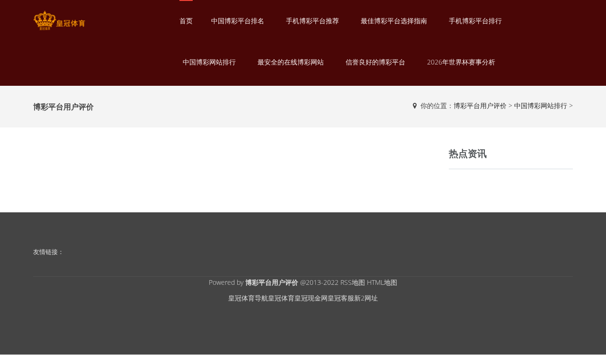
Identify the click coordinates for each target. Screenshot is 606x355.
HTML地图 (382, 282)
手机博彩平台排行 (475, 20)
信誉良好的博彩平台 (375, 61)
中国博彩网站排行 (209, 61)
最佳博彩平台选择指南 (394, 20)
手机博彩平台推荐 (312, 20)
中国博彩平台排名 (237, 20)
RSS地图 (352, 282)
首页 (186, 20)
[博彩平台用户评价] (59, 20)
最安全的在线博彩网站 (291, 61)
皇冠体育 (281, 297)
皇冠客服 (341, 297)
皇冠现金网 (311, 297)
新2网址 (366, 297)
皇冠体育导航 (248, 297)
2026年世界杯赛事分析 (461, 61)
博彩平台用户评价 (480, 105)
